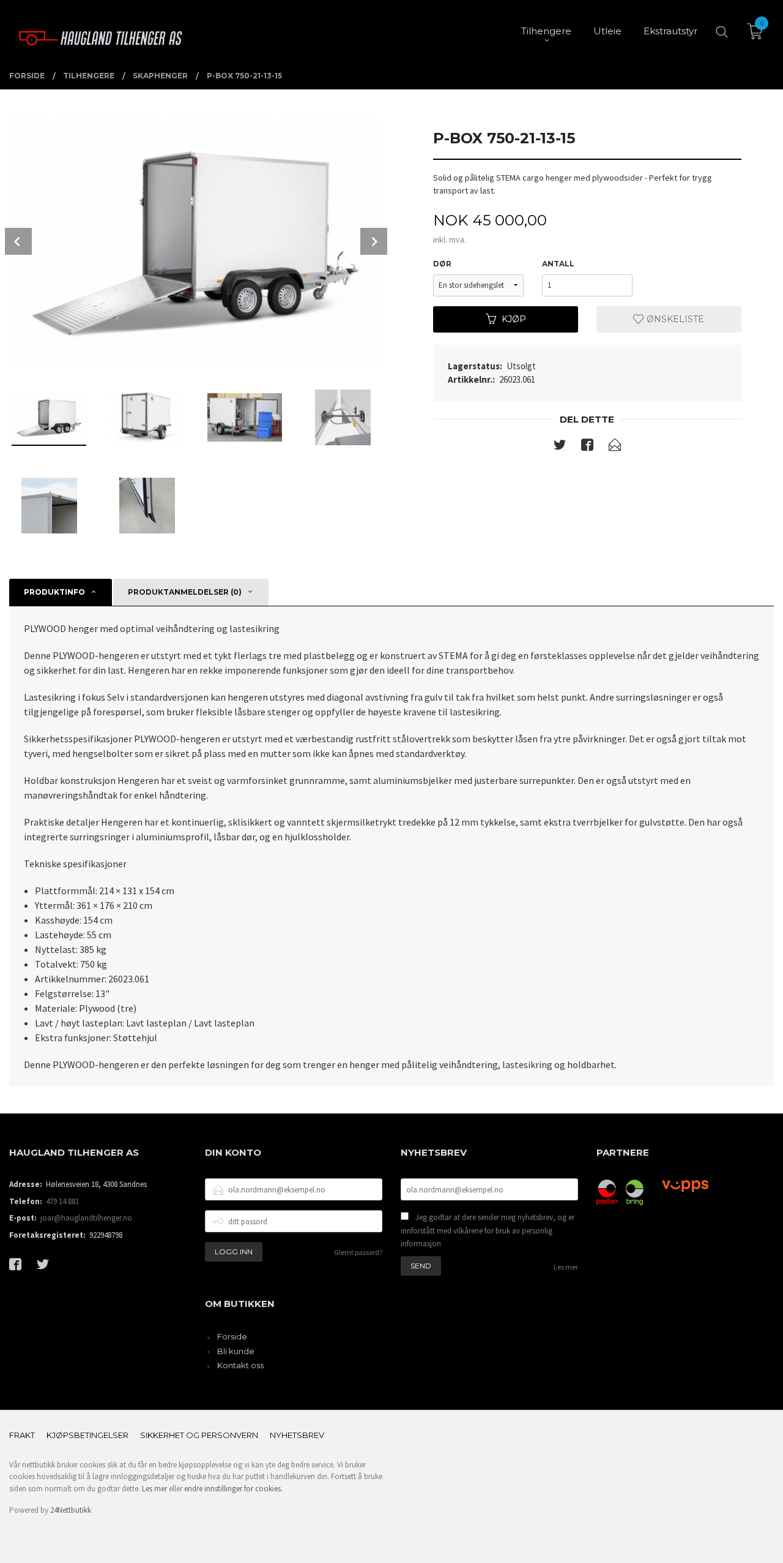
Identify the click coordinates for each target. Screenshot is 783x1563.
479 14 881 (62, 1201)
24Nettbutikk (70, 1510)
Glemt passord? (358, 1252)
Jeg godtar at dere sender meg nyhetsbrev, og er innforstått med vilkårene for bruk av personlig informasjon (487, 1230)
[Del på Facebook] (587, 447)
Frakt (22, 1435)
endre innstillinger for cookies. (233, 1488)
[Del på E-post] (615, 447)
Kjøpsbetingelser (87, 1435)
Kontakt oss (240, 1365)
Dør (442, 263)
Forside (232, 1336)
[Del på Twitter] (560, 447)
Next (373, 241)
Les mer (566, 1266)
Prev (18, 241)
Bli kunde (235, 1351)
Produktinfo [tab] (54, 592)
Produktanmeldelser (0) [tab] (185, 592)
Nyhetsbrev (297, 1435)
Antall (558, 263)
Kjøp (514, 319)
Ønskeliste (674, 319)
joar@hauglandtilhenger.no (86, 1218)
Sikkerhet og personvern (199, 1435)
